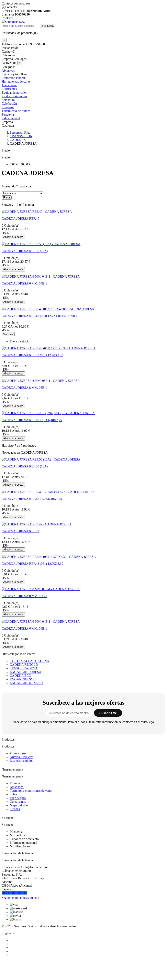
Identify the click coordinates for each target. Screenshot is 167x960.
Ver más (8, 334)
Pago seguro (18, 798)
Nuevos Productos (21, 757)
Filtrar (6, 197)
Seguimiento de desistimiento (20, 897)
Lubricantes (9, 89)
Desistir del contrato (14, 893)
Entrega (15, 783)
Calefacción (9, 103)
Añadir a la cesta (13, 236)
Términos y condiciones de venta (31, 790)
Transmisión (9, 85)
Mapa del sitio (19, 805)
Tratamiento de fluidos (16, 111)
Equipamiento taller (14, 92)
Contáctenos (18, 801)
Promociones (18, 753)
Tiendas (15, 809)
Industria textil (11, 118)
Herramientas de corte (16, 81)
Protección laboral (13, 78)
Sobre (13, 794)
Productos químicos (14, 96)
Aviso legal (17, 787)
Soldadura (8, 100)
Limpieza (8, 107)
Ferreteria (8, 114)
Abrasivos (8, 70)
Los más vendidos (21, 760)
